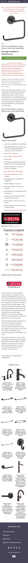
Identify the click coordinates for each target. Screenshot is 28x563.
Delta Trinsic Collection (10, 153)
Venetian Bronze (17, 156)
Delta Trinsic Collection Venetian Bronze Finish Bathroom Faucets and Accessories (12, 71)
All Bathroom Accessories (15, 63)
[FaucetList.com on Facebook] (11, 547)
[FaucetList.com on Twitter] (8, 547)
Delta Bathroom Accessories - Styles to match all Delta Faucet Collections (13, 66)
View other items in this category (13, 171)
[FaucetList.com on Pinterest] (14, 547)
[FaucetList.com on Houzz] (19, 547)
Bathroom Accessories (7, 65)
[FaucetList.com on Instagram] (16, 547)
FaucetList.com (16, 552)
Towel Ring (15, 75)
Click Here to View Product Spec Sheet (15, 210)
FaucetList (16, 226)
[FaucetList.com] (14, 1)
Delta (2, 44)
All (8, 63)
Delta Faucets (11, 68)
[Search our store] (25, 1)
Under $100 (22, 75)
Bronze (15, 65)
